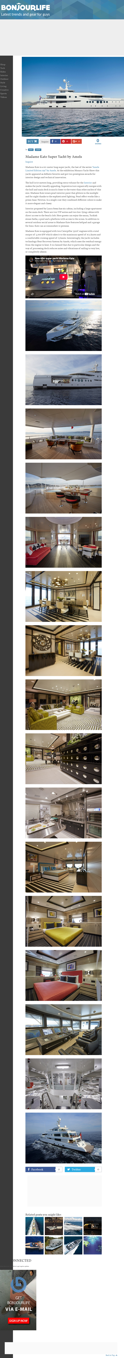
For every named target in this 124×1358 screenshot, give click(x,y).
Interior (4, 75)
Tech (2, 68)
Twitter (85, 1169)
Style (2, 82)
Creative (4, 90)
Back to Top (110, 1355)
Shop (2, 64)
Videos (3, 97)
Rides (3, 71)
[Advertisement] (62, 37)
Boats (31, 149)
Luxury (38, 149)
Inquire (29, 162)
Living (3, 86)
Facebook (45, 1169)
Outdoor (4, 79)
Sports (3, 93)
